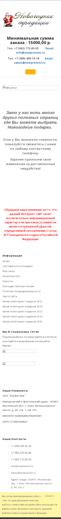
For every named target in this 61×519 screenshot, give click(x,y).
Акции (6, 261)
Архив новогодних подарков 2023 (22, 311)
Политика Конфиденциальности (21, 291)
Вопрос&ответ (11, 276)
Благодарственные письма (18, 286)
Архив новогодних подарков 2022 (22, 306)
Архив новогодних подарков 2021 (22, 301)
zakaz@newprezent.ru (23, 472)
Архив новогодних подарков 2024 (22, 316)
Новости (8, 281)
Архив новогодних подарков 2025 (22, 321)
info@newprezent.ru (22, 466)
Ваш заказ (9, 271)
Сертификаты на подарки (18, 266)
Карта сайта (10, 296)
